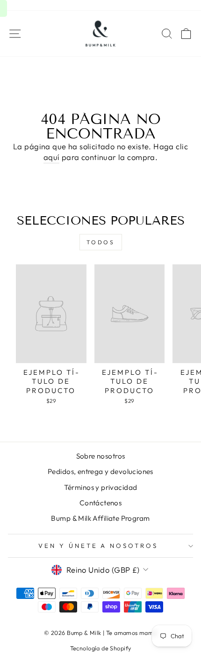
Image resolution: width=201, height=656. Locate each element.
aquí (51, 157)
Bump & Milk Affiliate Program (100, 518)
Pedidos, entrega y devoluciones (100, 471)
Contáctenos (100, 502)
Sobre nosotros (100, 456)
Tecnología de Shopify (100, 648)
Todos (100, 242)
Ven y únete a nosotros (98, 545)
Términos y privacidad (100, 487)
